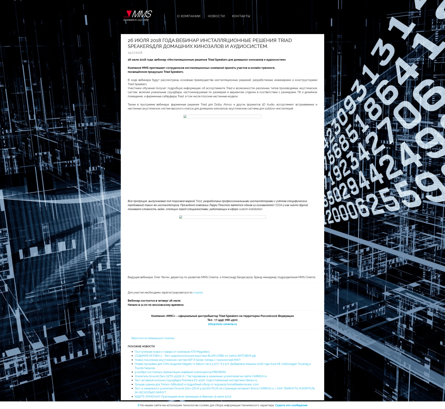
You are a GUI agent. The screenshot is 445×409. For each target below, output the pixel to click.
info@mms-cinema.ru (222, 324)
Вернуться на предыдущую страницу (153, 338)
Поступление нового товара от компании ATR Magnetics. (172, 351)
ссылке (198, 292)
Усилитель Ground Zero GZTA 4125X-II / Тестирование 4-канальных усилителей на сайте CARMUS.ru (201, 376)
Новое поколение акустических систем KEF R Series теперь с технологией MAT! (188, 360)
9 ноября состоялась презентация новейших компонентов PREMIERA (180, 372)
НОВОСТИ (216, 16)
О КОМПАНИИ (189, 16)
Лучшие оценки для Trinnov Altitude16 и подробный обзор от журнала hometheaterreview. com (197, 384)
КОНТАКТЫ (241, 16)
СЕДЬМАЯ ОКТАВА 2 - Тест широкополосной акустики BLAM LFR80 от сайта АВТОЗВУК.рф (195, 355)
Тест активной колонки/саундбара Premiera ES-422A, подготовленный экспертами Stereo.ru (196, 380)
